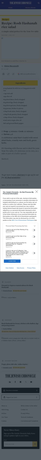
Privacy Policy (31, 268)
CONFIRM (12, 261)
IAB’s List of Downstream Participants (23, 220)
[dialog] (20, 230)
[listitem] (20, 226)
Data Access (20, 268)
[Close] (37, 192)
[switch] (33, 230)
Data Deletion (10, 268)
